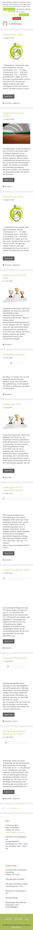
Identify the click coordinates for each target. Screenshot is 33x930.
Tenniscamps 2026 (13, 34)
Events (15, 721)
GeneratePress (16, 927)
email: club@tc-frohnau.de (15, 832)
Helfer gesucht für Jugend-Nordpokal (13, 489)
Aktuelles (8, 103)
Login (26, 919)
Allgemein (16, 103)
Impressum (8, 919)
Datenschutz (18, 919)
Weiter (16, 808)
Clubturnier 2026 (12, 404)
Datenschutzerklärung (11, 14)
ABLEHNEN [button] (17, 18)
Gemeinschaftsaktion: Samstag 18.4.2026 (14, 732)
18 (11, 808)
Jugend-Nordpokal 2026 (16, 570)
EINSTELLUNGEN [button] (9, 9)
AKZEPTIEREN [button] (24, 14)
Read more (9, 96)
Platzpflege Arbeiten (14, 354)
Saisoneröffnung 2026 (14, 658)
